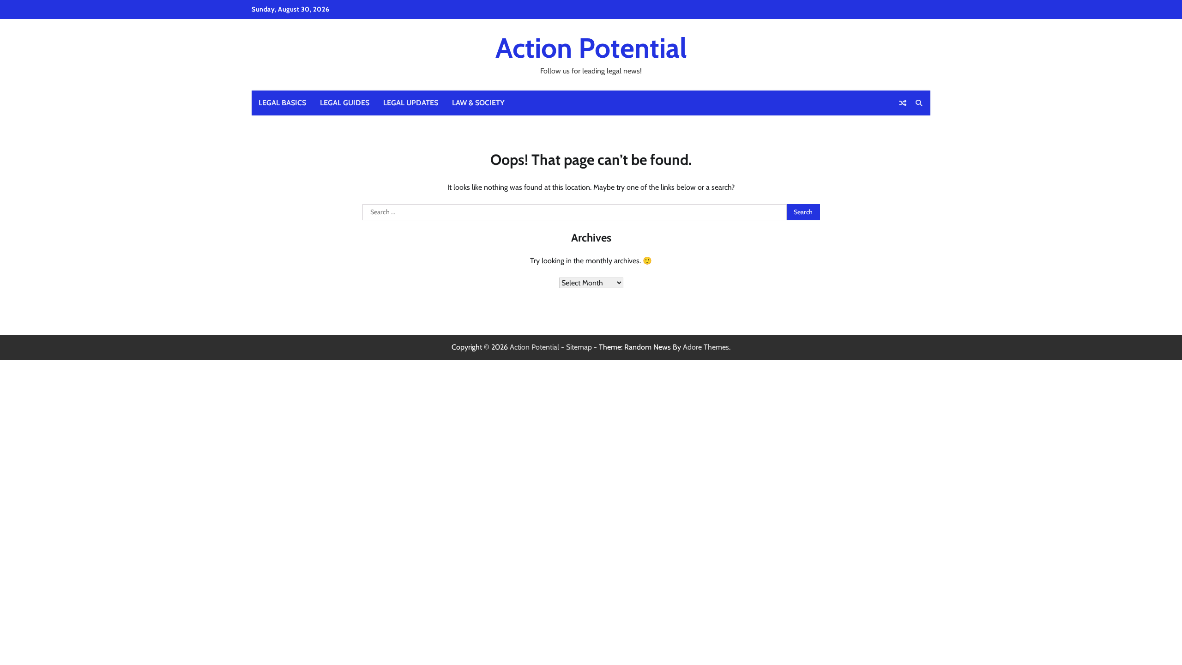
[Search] (919, 103)
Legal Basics (282, 102)
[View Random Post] (903, 103)
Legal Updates (410, 102)
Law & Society (478, 102)
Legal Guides (344, 102)
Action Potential (591, 48)
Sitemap (579, 347)
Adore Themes (706, 347)
